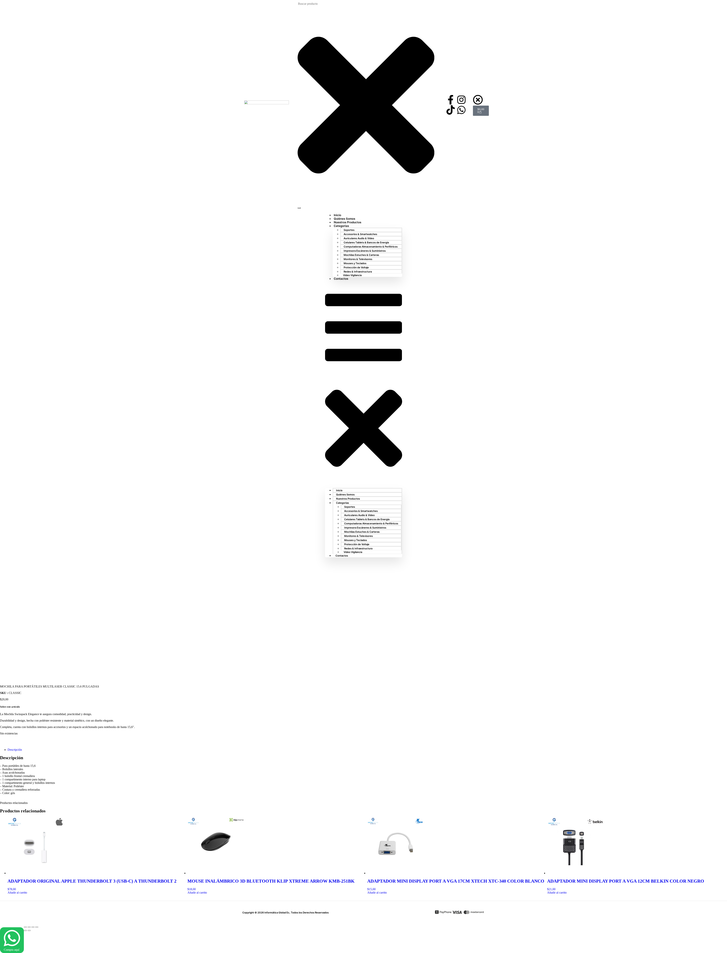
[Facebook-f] (450, 99)
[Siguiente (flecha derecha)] (29, 930)
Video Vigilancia (352, 275)
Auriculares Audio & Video (359, 238)
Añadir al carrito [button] (17, 892)
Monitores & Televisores (358, 259)
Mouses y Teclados (355, 263)
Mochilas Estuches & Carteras (361, 254)
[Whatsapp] (461, 110)
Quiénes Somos (345, 494)
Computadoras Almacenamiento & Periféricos (371, 246)
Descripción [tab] (15, 749)
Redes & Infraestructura (358, 271)
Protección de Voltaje (356, 267)
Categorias (341, 226)
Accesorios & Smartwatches (360, 234)
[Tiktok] (450, 110)
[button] (363, 384)
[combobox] (317, 4)
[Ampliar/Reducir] (25, 927)
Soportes (349, 229)
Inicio (339, 490)
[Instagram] (461, 99)
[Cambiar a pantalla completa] (29, 927)
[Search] (299, 208)
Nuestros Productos (348, 498)
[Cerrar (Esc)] (36, 927)
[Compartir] (32, 927)
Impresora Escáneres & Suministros (365, 250)
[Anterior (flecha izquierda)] (25, 930)
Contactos (341, 278)
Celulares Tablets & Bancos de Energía (366, 242)
